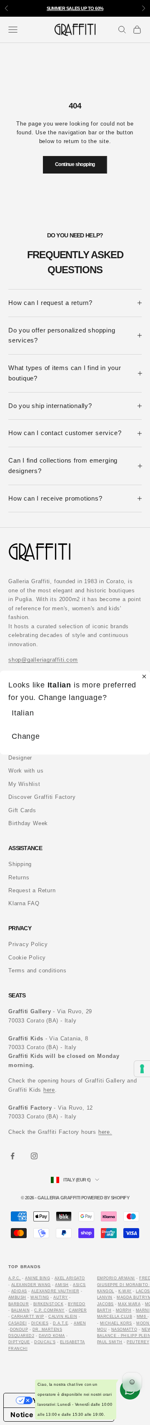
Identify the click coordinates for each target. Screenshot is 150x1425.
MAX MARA (129, 1304)
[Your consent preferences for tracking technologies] (142, 1069)
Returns (18, 877)
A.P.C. (14, 1278)
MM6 (142, 1316)
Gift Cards (22, 810)
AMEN (80, 1323)
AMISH (61, 1285)
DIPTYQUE (19, 1342)
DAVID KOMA (52, 1336)
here (49, 1090)
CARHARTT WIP (27, 1316)
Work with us (25, 771)
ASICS (79, 1285)
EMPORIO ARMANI (116, 1278)
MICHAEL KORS (116, 1323)
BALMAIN (20, 1310)
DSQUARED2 (21, 1336)
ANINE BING (37, 1278)
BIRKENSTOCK (48, 1304)
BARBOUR (18, 1304)
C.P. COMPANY (49, 1310)
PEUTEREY (138, 1342)
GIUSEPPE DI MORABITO (122, 1285)
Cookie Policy (27, 957)
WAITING (39, 1297)
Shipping (20, 864)
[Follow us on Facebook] (12, 1156)
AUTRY (60, 1297)
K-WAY (124, 1291)
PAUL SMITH (109, 1342)
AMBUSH (17, 1297)
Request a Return (31, 890)
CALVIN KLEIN (62, 1316)
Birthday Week (28, 823)
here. (105, 1132)
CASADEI (17, 1323)
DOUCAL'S (44, 1342)
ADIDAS (19, 1291)
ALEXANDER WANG (31, 1285)
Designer (20, 758)
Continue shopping (75, 164)
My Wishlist (24, 784)
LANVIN (104, 1297)
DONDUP (19, 1329)
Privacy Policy (28, 944)
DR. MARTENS (47, 1329)
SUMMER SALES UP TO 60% (75, 8)
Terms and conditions (37, 970)
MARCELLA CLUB (114, 1316)
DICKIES (39, 1323)
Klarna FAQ (24, 903)
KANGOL (105, 1291)
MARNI (143, 1310)
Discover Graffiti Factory (42, 797)
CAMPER (78, 1310)
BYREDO (76, 1304)
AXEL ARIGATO (70, 1278)
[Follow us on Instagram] (34, 1156)
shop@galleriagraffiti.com (43, 660)
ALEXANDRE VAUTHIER (55, 1291)
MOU (102, 1329)
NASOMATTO (124, 1329)
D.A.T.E (60, 1323)
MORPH (123, 1310)
